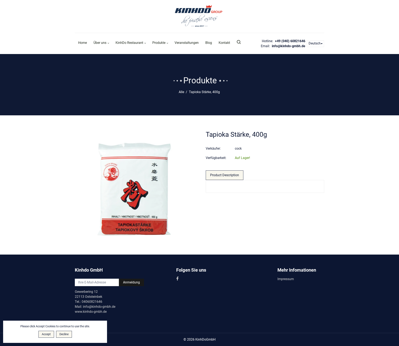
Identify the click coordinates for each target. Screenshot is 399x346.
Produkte (159, 43)
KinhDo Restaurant (130, 43)
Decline (64, 334)
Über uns (100, 43)
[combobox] (315, 43)
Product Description (224, 175)
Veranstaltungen (187, 43)
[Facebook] (177, 279)
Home (82, 43)
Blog (208, 43)
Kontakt (224, 43)
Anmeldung (131, 282)
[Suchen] (239, 42)
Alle (181, 92)
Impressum (285, 279)
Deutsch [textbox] (315, 43)
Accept (46, 334)
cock (238, 148)
